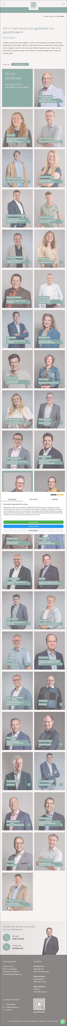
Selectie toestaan (33, 526)
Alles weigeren (33, 530)
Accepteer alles (33, 522)
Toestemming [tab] (12, 499)
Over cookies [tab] (33, 499)
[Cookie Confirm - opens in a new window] (57, 495)
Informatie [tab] (55, 499)
